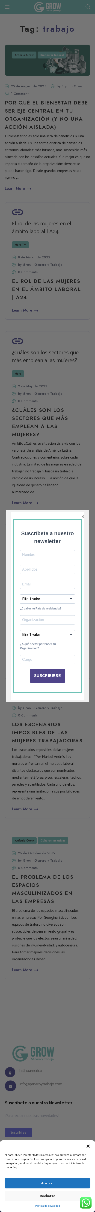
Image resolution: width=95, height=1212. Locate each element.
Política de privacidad (47, 1206)
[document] (47, 606)
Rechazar (47, 1195)
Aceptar (47, 1183)
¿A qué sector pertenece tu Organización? (38, 646)
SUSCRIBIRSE (47, 676)
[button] (88, 1146)
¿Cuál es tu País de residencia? (40, 608)
